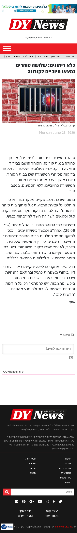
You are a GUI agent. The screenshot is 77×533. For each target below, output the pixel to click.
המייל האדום (25, 515)
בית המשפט (65, 477)
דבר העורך (69, 56)
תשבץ (8, 56)
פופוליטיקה (66, 473)
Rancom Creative (64, 526)
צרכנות (68, 463)
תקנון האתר (51, 515)
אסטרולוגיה (28, 56)
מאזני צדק (56, 56)
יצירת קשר (52, 511)
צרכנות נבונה (65, 468)
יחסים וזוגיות (42, 56)
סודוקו (17, 56)
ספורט (68, 482)
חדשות (68, 459)
